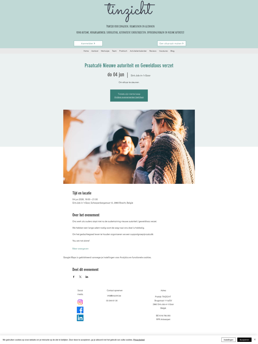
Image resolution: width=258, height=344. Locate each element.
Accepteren (244, 339)
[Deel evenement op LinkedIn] (87, 277)
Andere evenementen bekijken (129, 97)
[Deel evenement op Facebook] (73, 277)
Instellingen (228, 339)
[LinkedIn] (80, 318)
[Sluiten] (254, 340)
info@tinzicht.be (114, 295)
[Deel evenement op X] (80, 277)
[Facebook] (80, 310)
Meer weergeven (80, 248)
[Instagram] (80, 302)
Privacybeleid (139, 339)
